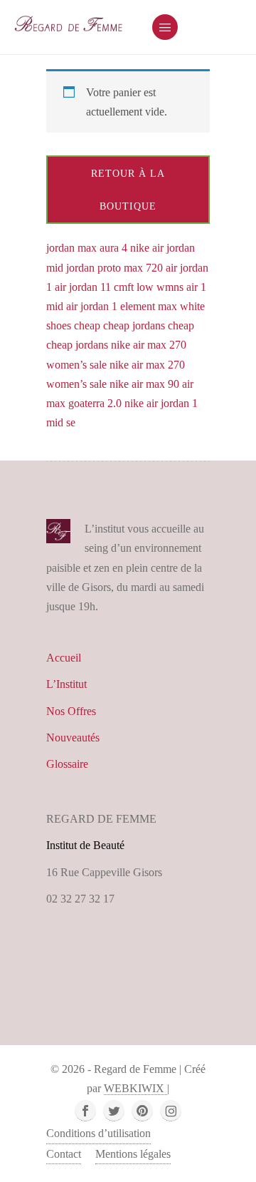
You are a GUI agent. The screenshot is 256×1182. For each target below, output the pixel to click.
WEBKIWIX (135, 1088)
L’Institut (66, 684)
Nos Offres (71, 711)
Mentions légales (133, 1154)
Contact (63, 1154)
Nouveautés (73, 737)
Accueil (63, 658)
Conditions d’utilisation (98, 1133)
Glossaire (67, 764)
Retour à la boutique (128, 190)
